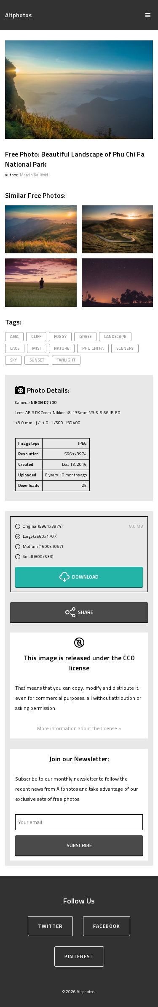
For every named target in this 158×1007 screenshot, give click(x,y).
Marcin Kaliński (34, 175)
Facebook (106, 926)
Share (85, 612)
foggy (60, 336)
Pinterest (79, 956)
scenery (125, 348)
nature (62, 348)
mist (36, 348)
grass (85, 336)
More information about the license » (79, 728)
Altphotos (18, 15)
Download (85, 577)
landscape (115, 336)
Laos (14, 348)
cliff (36, 336)
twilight (66, 360)
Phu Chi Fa (93, 348)
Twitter (50, 926)
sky (13, 360)
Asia (14, 336)
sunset (36, 360)
